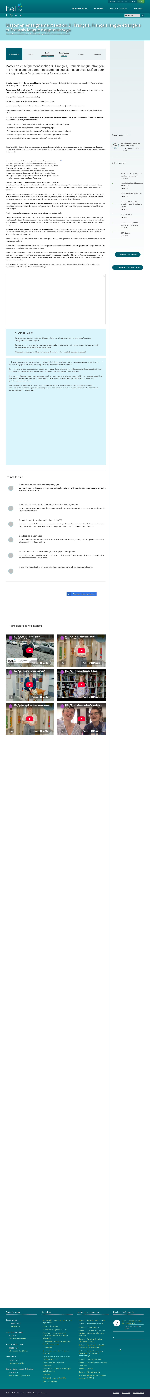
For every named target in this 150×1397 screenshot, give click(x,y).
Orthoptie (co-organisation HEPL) (54, 1378)
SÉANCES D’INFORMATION (131, 193)
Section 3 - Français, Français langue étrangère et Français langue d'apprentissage (91, 1353)
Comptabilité (47, 1347)
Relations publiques (50, 1381)
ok (142, 15)
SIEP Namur (125, 233)
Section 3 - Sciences (86, 1368)
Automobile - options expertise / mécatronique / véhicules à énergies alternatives (55, 1335)
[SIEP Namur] (115, 234)
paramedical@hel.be (17, 1363)
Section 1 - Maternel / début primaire (92, 1320)
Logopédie (46, 1374)
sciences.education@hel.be (43, 611)
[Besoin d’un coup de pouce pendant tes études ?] (115, 176)
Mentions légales (138, 1393)
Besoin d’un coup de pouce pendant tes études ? (131, 174)
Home (7, 34)
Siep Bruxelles (126, 214)
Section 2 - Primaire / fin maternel (91, 1324)
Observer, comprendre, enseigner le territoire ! (130, 223)
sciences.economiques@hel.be (19, 1375)
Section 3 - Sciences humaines (89, 1372)
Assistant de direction (50, 1326)
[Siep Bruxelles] (115, 216)
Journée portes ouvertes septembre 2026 (130, 144)
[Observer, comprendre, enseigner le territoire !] (115, 225)
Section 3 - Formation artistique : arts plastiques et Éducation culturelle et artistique (92, 1333)
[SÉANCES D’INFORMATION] (115, 195)
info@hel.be (15, 1326)
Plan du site (126, 1393)
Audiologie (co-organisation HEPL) (55, 1330)
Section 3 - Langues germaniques (90, 1359)
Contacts (116, 1393)
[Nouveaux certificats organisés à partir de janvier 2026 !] (115, 205)
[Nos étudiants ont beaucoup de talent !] (115, 185)
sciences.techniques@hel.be (18, 1339)
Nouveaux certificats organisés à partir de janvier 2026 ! (132, 204)
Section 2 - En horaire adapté (89, 1327)
